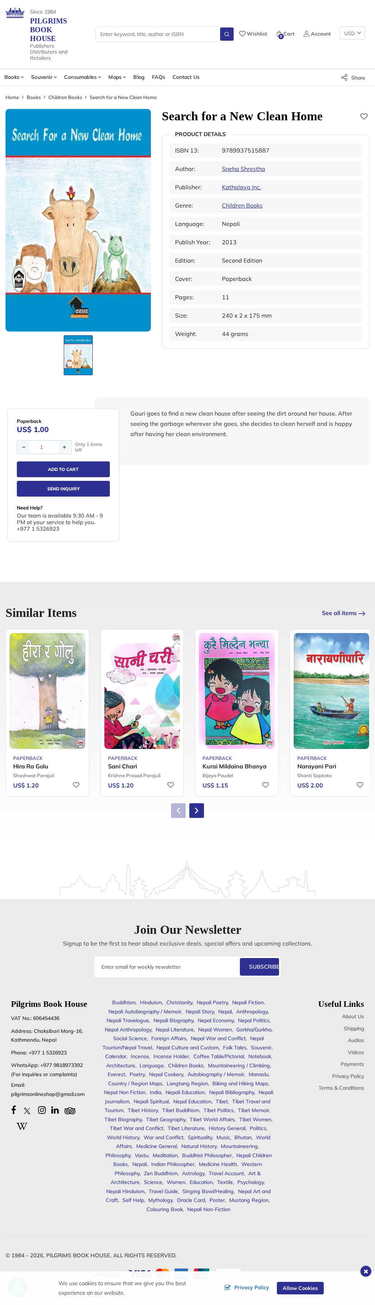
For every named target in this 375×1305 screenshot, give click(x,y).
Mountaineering (239, 1146)
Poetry (137, 1074)
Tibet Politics (219, 1110)
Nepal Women (215, 1029)
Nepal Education (192, 1101)
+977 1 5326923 (48, 1052)
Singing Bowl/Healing (208, 1191)
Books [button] (11, 77)
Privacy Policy (348, 1076)
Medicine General (156, 1146)
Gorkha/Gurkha (253, 1029)
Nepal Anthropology (128, 1029)
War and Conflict (163, 1137)
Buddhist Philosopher (207, 1155)
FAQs (158, 77)
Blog (139, 77)
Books (34, 97)
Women (176, 1182)
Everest (116, 1074)
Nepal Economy (216, 1020)
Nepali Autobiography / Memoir (144, 1011)
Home (12, 97)
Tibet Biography (123, 1119)
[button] (196, 810)
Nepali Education (185, 1092)
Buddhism (123, 1002)
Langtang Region (187, 1083)
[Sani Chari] (142, 691)
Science (153, 1182)
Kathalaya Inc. (241, 187)
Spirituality (200, 1137)
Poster (217, 1200)
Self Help (133, 1200)
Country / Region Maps (135, 1083)
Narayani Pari (316, 766)
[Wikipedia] (21, 1125)
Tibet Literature (186, 1128)
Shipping (354, 1028)
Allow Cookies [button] (300, 1288)
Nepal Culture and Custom (187, 1047)
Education (201, 1182)
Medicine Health (218, 1164)
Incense (140, 1056)
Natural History (198, 1146)
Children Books (65, 97)
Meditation (165, 1155)
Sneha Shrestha (243, 168)
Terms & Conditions (341, 1088)
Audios (356, 1040)
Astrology (193, 1173)
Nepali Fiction (248, 1002)
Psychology (250, 1182)
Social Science (130, 1038)
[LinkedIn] (55, 1109)
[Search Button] (227, 34)
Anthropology (252, 1011)
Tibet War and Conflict (136, 1128)
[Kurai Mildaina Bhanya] (237, 691)
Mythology (160, 1200)
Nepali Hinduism (125, 1191)
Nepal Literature (175, 1029)
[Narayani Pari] (332, 691)
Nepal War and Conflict (218, 1038)
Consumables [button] (80, 77)
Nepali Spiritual (151, 1101)
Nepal (225, 1011)
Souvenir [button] (41, 77)
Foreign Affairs (168, 1038)
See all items (339, 613)
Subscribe (264, 966)
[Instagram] (42, 1109)
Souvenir (261, 1047)
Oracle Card (191, 1200)
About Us (353, 1016)
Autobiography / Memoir (216, 1074)
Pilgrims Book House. (79, 1255)
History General (227, 1128)
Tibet (222, 1101)
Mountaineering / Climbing (239, 1065)
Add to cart (63, 469)
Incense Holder (171, 1056)
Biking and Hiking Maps (240, 1083)
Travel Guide (163, 1191)
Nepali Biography (173, 1020)
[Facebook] (13, 1109)
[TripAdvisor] (69, 1109)
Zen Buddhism (161, 1173)
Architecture (120, 1065)
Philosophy (117, 1155)
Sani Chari (122, 766)
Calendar (115, 1056)
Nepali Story (200, 1011)
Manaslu (258, 1074)
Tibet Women (255, 1119)
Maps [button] (115, 77)
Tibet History (143, 1110)
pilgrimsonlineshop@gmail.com (48, 1094)
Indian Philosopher (172, 1164)
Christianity (179, 1002)
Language (152, 1065)
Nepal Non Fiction (124, 1092)
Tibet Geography (165, 1119)
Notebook (259, 1056)
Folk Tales (234, 1047)
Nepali (139, 1164)
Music (223, 1137)
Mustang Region (248, 1200)
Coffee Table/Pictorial (218, 1056)
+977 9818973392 (61, 1065)
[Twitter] (27, 1109)
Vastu (141, 1155)
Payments (352, 1064)
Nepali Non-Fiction (208, 1209)
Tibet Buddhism (180, 1110)
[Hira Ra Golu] (47, 691)
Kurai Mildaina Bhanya (235, 766)
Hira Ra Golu (30, 766)
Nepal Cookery (166, 1074)
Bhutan (243, 1137)
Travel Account (226, 1173)
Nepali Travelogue (128, 1020)
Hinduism (151, 1002)
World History (123, 1137)
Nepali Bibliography (231, 1092)
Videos (356, 1052)
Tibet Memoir (253, 1110)
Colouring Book (164, 1209)
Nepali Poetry (212, 1002)
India (155, 1092)
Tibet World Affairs (212, 1119)
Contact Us (186, 77)
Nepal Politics (254, 1020)
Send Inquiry (63, 488)
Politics (258, 1128)
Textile (225, 1182)
